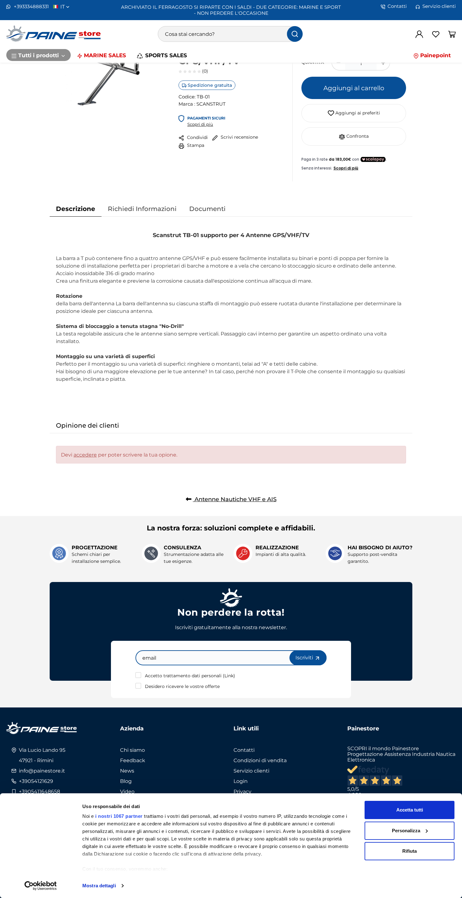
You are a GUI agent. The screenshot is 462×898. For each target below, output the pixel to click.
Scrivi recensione (238, 137)
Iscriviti (304, 657)
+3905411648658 (39, 791)
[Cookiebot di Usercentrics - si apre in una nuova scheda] (40, 885)
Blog (126, 781)
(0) (204, 71)
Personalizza (406, 830)
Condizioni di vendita (260, 760)
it (63, 6)
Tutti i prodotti (38, 55)
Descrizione (75, 208)
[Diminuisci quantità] (338, 62)
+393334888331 (31, 6)
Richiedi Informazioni (142, 208)
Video (127, 791)
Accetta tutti (409, 809)
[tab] (76, 209)
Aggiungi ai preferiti (357, 112)
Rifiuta (409, 851)
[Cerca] (295, 34)
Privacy (242, 791)
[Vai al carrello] (452, 34)
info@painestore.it (42, 771)
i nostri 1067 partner (119, 816)
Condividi (197, 137)
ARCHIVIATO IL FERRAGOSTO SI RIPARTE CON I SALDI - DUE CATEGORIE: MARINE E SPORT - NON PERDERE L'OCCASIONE (231, 10)
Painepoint (435, 55)
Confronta (357, 136)
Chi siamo (132, 750)
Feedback (132, 760)
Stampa (195, 145)
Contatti (397, 6)
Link (229, 675)
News (127, 771)
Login (241, 781)
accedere (85, 455)
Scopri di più (200, 124)
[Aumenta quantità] (383, 62)
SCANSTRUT (211, 104)
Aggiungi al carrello (353, 87)
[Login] (419, 34)
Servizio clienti (439, 6)
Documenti (207, 208)
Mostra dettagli (99, 885)
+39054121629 (36, 781)
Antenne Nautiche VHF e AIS (235, 499)
